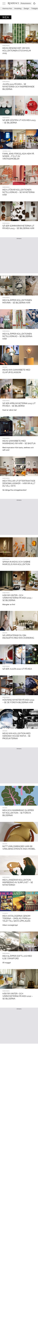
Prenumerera (26, 3)
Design (26, 8)
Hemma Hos (7, 8)
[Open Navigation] (3, 3)
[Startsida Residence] (13, 3)
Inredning (17, 8)
